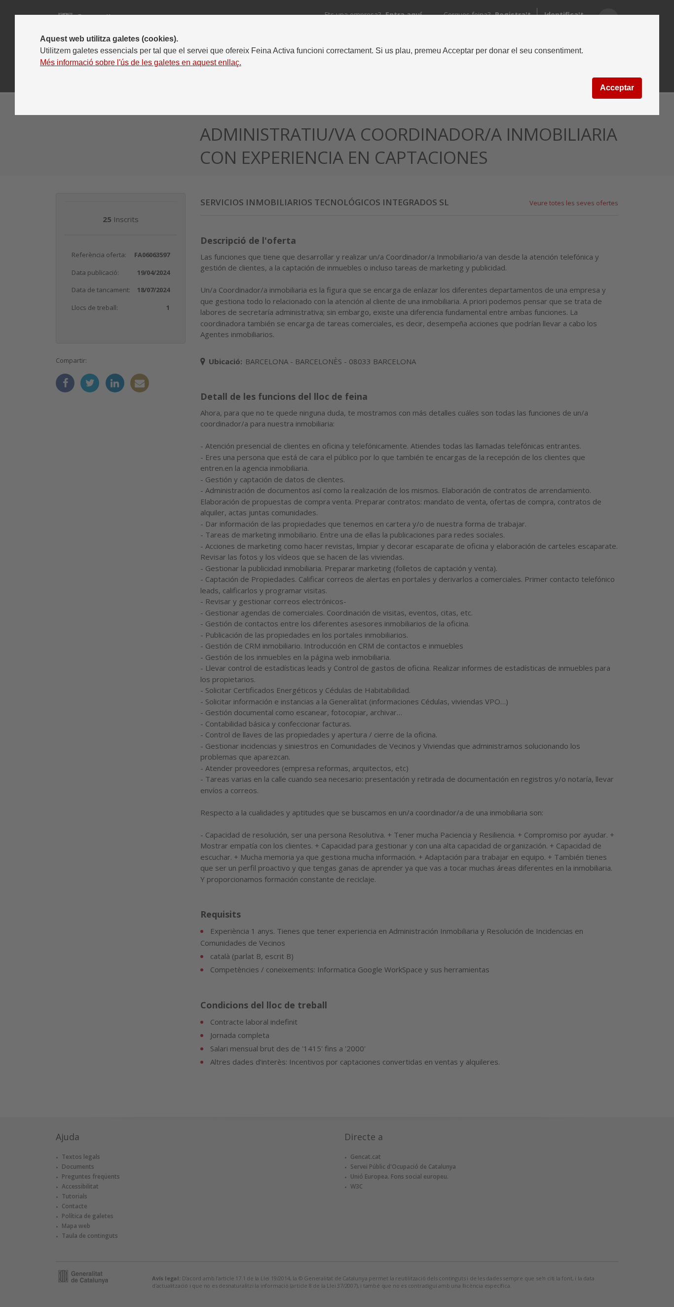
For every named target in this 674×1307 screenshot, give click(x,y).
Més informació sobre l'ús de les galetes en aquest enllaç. (140, 62)
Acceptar (617, 87)
